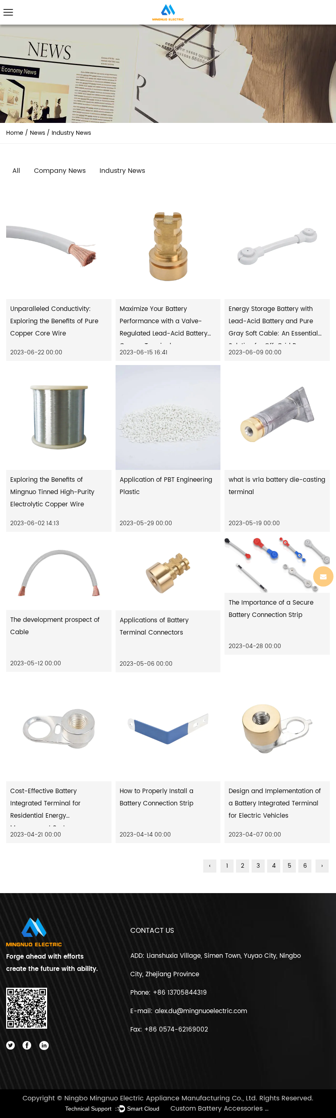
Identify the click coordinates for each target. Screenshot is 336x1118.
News (37, 133)
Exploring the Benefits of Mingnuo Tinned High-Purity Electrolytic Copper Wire (52, 492)
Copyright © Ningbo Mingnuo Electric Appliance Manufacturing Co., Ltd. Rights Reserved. (168, 1098)
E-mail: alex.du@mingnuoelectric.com (188, 1011)
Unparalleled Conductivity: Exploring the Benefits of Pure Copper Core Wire (54, 321)
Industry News (122, 171)
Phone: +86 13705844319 (168, 993)
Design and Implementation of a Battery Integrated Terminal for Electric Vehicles (275, 803)
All (16, 171)
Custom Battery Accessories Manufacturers (220, 1108)
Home (14, 133)
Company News (60, 171)
